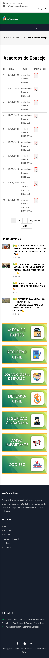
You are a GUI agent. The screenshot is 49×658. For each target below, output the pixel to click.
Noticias (7, 543)
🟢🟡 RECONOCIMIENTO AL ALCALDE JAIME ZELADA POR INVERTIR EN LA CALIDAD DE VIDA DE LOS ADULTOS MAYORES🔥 (29, 249)
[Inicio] (10, 18)
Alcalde (7, 535)
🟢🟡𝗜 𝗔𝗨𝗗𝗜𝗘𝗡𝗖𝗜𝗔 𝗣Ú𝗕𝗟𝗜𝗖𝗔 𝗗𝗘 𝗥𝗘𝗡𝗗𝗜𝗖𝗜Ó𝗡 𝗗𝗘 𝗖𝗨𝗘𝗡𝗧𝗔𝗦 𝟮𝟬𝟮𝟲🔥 (28, 286)
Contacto (7, 547)
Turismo (7, 531)
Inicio (4, 38)
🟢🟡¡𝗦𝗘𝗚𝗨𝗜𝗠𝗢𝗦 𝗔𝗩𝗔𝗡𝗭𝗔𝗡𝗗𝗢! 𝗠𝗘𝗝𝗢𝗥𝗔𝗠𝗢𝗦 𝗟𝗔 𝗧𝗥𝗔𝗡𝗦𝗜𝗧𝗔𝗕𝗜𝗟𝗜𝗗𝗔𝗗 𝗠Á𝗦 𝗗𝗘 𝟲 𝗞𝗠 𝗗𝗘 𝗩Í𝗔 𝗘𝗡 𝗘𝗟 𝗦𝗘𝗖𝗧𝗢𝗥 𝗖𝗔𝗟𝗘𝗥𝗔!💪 (28, 305)
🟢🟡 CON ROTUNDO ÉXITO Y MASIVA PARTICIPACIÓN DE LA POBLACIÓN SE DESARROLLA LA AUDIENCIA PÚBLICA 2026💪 (28, 268)
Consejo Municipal (11, 539)
